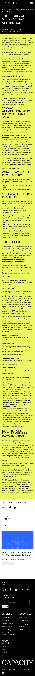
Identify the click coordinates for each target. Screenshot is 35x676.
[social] (4, 590)
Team (3, 649)
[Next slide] (6, 525)
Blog (3, 9)
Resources (25, 614)
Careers (4, 652)
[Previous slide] (2, 525)
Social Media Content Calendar (25, 625)
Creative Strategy (7, 623)
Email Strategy (6, 630)
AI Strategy (5, 620)
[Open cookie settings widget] (3, 673)
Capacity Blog (23, 617)
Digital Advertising (17, 502)
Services (7, 614)
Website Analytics (7, 626)
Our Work (5, 646)
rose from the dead (23, 100)
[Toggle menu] (31, 3)
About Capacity (7, 642)
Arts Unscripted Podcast (24, 621)
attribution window (14, 63)
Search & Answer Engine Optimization (8, 633)
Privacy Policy (26, 669)
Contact (4, 656)
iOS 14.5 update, (7, 55)
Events (21, 629)
